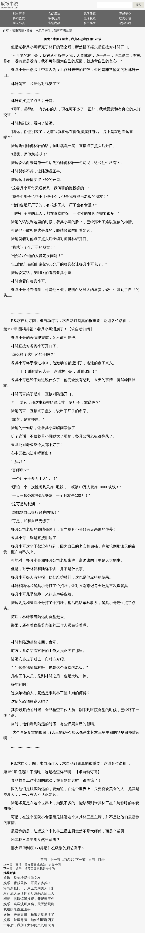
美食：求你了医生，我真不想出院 (49, 30)
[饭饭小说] (9, 4)
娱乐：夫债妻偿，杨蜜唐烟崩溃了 (28, 914)
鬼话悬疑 (90, 18)
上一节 (55, 860)
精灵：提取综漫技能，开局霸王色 (28, 899)
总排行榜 (125, 23)
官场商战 (54, 23)
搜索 (138, 4)
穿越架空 (125, 13)
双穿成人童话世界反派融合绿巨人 (28, 893)
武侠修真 (90, 13)
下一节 (80, 860)
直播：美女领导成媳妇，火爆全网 (38, 864)
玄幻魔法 (54, 13)
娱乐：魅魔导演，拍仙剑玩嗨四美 (28, 920)
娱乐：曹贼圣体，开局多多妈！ (27, 883)
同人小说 (19, 23)
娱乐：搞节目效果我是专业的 (35, 868)
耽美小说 (125, 18)
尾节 (91, 860)
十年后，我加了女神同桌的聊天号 (28, 925)
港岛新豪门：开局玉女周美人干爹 (28, 888)
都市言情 (19, 13)
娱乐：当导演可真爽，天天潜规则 (28, 904)
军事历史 (54, 18)
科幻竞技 (19, 18)
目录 (101, 860)
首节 (43, 860)
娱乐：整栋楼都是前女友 (22, 878)
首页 (6, 30)
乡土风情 (90, 23)
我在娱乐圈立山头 (17, 909)
